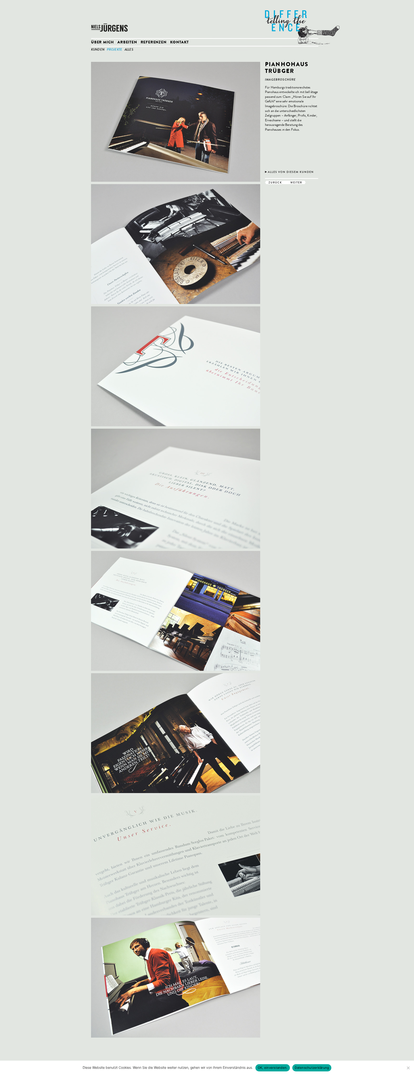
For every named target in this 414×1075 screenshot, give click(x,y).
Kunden (97, 50)
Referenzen (154, 43)
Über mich (102, 43)
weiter (296, 182)
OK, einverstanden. (273, 1067)
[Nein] (408, 1067)
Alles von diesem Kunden (291, 172)
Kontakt (179, 43)
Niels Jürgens (110, 19)
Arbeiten (127, 43)
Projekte (114, 50)
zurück (275, 182)
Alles (129, 50)
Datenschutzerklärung (312, 1067)
